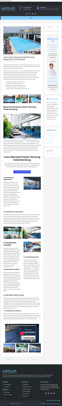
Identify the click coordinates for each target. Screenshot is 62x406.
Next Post (35, 359)
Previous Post (9, 359)
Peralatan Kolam (50, 154)
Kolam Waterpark (50, 139)
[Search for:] (53, 26)
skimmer (25, 141)
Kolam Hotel (49, 143)
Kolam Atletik (49, 133)
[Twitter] (30, 14)
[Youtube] (32, 14)
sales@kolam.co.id (53, 83)
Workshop (43, 7)
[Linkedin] (35, 14)
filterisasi (32, 268)
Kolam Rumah (50, 141)
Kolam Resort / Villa (51, 135)
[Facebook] (27, 14)
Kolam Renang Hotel (8, 61)
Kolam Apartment (51, 137)
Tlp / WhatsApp (27, 7)
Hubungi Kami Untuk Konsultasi (22, 172)
